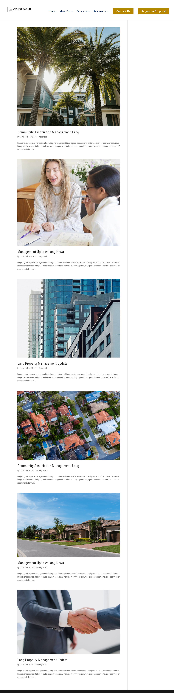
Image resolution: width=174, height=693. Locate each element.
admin (22, 137)
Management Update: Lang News (40, 252)
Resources (100, 11)
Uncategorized (41, 137)
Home (52, 11)
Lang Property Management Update (42, 363)
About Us (64, 11)
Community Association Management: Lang (48, 132)
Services (82, 11)
